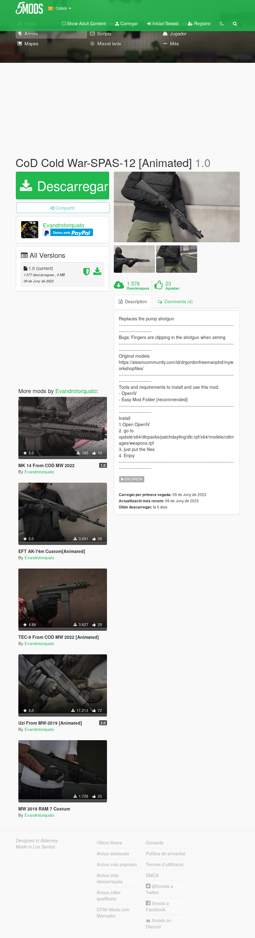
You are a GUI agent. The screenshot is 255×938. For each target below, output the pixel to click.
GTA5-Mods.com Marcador (113, 912)
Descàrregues (138, 288)
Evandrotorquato (63, 225)
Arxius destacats (113, 853)
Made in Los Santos (35, 846)
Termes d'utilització (164, 864)
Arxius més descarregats (110, 878)
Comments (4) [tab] (177, 301)
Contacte (155, 842)
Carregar (128, 23)
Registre (202, 23)
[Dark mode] (221, 23)
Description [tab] (135, 301)
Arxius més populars (117, 864)
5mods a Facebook (157, 906)
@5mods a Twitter (159, 889)
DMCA (152, 875)
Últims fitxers (109, 842)
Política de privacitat (165, 853)
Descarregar (70, 185)
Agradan (172, 288)
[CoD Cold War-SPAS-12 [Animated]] (177, 207)
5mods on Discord (158, 923)
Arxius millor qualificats (109, 895)
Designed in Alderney (37, 840)
